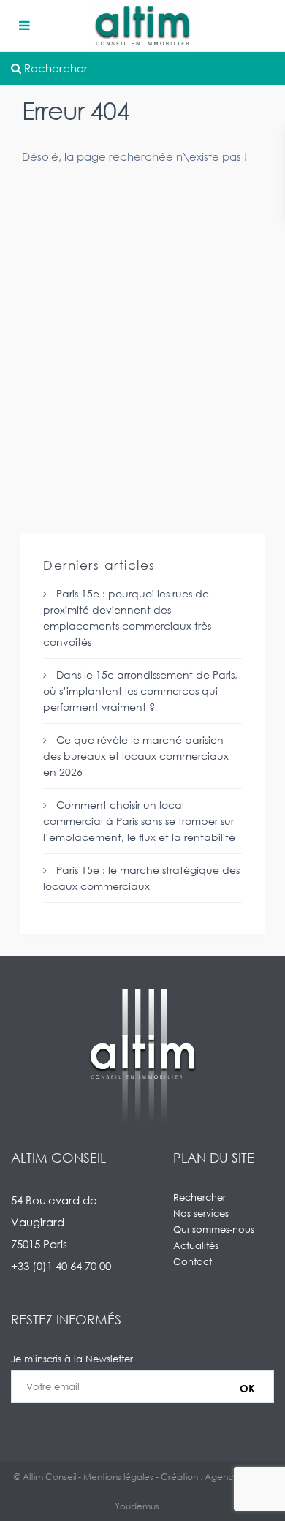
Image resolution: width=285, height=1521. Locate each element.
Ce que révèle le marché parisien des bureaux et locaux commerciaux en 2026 (136, 755)
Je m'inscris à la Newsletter (72, 1359)
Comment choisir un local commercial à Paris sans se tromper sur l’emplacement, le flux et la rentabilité (139, 821)
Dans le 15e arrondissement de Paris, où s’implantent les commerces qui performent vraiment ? (140, 690)
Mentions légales (118, 1476)
